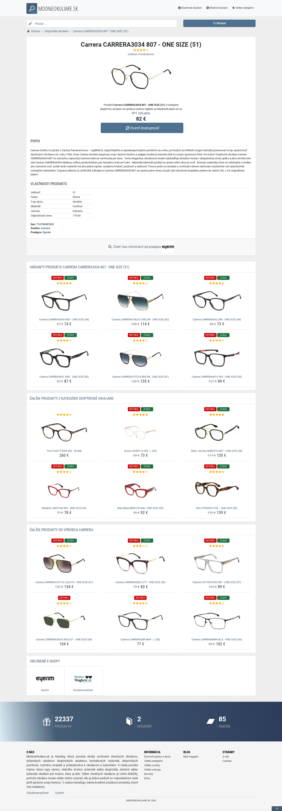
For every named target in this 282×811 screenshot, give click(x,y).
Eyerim (47, 232)
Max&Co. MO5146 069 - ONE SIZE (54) (64, 508)
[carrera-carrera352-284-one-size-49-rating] (216, 283)
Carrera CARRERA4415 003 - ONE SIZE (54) (217, 376)
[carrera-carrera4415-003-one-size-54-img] (216, 358)
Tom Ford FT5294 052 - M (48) (64, 450)
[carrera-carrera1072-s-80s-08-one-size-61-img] (140, 358)
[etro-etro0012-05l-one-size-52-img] (216, 489)
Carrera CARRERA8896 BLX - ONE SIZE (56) (217, 639)
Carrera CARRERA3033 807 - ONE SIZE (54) (64, 319)
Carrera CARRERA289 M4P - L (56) (140, 639)
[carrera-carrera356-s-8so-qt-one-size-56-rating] (64, 603)
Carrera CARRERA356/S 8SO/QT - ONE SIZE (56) (64, 639)
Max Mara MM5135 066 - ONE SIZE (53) (140, 508)
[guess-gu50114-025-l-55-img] (140, 432)
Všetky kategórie (244, 7)
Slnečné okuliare (218, 7)
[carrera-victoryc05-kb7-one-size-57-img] (216, 563)
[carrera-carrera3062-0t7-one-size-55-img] (140, 563)
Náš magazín (190, 756)
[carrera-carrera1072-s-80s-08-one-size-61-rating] (140, 341)
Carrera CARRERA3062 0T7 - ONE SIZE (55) (140, 582)
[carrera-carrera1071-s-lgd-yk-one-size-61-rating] (64, 546)
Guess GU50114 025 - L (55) (140, 450)
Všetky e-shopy (152, 769)
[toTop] (277, 808)
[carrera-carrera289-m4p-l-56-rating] (140, 603)
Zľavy (147, 778)
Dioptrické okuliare (191, 7)
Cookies (227, 761)
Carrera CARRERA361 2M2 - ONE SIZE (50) (64, 376)
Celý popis (144, 112)
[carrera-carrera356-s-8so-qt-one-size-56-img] (64, 620)
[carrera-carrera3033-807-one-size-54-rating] (64, 283)
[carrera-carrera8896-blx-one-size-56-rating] (216, 603)
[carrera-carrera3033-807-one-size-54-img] (64, 300)
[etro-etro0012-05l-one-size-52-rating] (216, 472)
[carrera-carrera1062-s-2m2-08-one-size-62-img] (140, 300)
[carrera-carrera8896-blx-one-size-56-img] (216, 620)
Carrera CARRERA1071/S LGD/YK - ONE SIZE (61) (64, 582)
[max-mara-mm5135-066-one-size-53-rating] (140, 472)
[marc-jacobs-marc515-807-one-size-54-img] (216, 432)
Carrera (45, 228)
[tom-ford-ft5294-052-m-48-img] (64, 432)
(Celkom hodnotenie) (141, 54)
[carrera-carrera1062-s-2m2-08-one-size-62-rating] (140, 283)
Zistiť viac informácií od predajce (137, 247)
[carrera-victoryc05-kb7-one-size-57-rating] (216, 546)
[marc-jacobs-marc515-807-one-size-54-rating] (216, 415)
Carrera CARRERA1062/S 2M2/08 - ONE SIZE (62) (140, 319)
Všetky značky (152, 765)
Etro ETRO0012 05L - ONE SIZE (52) (216, 508)
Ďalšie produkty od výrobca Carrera (61, 530)
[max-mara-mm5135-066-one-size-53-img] (140, 489)
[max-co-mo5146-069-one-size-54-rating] (64, 472)
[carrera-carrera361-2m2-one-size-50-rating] (64, 341)
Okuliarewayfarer (38, 792)
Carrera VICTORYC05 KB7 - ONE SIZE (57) (216, 582)
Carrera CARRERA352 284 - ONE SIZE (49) (217, 319)
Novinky (148, 774)
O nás (226, 756)
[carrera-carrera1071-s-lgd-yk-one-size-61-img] (64, 563)
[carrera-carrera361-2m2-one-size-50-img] (64, 358)
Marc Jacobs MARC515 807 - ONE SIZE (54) (216, 450)
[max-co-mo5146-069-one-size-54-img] (64, 489)
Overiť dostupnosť (144, 128)
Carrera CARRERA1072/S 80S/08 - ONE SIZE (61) (140, 376)
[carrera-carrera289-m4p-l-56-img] (140, 620)
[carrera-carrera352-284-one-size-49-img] (216, 300)
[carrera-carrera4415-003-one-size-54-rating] (216, 341)
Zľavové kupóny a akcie (157, 756)
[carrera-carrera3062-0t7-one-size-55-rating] (140, 546)
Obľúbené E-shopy (45, 661)
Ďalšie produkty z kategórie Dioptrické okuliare (72, 398)
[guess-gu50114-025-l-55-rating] (140, 415)
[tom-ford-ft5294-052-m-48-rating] (64, 415)
